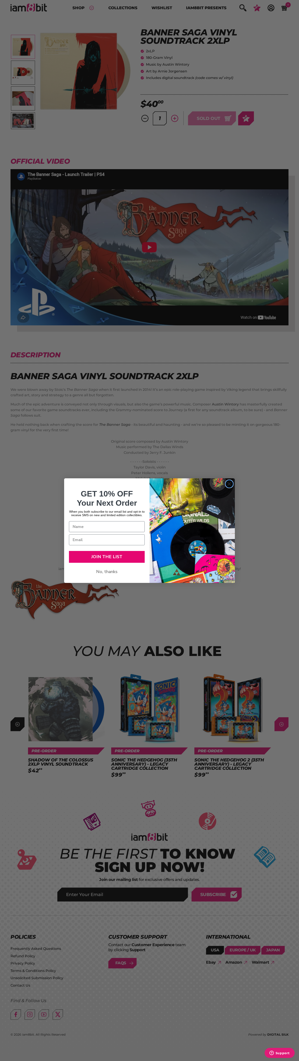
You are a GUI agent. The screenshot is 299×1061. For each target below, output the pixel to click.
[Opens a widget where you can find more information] (279, 1053)
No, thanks (107, 572)
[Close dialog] (229, 484)
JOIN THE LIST (106, 557)
